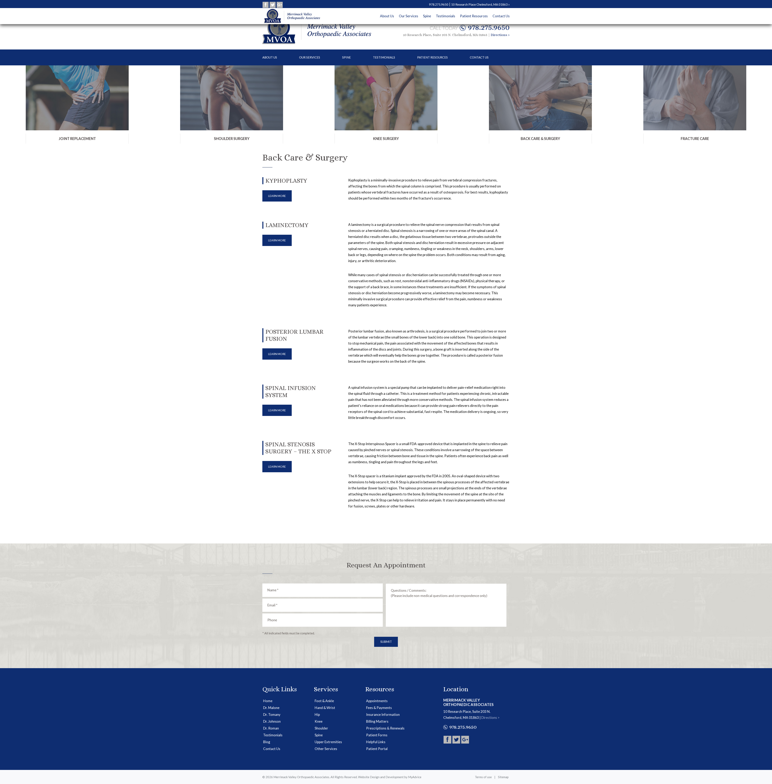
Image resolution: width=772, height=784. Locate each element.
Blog (266, 742)
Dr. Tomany (271, 714)
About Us (269, 57)
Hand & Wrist (325, 708)
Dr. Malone (271, 708)
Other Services (326, 749)
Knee (318, 721)
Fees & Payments (379, 708)
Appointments (377, 701)
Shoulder (321, 728)
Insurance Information (383, 714)
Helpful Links (375, 742)
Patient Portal (377, 749)
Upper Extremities (328, 742)
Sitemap (503, 777)
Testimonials (384, 57)
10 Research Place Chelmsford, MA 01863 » (480, 4)
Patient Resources (432, 57)
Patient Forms (376, 735)
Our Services (309, 57)
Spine (346, 57)
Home (267, 701)
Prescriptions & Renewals (385, 728)
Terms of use (483, 777)
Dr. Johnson (272, 721)
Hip (317, 714)
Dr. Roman (271, 728)
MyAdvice (414, 777)
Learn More (277, 196)
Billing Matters (377, 721)
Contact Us (479, 57)
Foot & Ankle (324, 701)
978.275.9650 (489, 27)
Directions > (500, 35)
